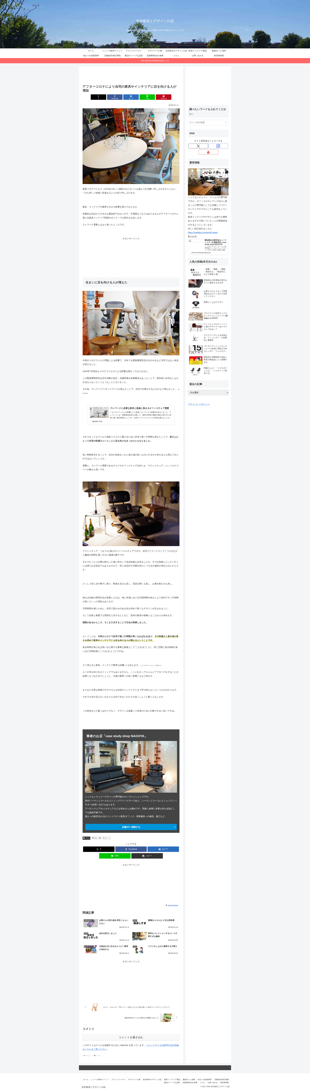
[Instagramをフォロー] (218, 146)
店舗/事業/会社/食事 (189, 1082)
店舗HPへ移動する (131, 827)
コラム (87, 838)
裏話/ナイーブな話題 (172, 1082)
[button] (147, 856)
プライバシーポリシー (199, 404)
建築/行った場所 (189, 1079)
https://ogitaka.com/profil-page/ (203, 232)
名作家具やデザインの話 (152, 1079)
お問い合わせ (213, 1082)
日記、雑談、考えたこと (102, 838)
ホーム (85, 1079)
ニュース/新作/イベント (100, 1079)
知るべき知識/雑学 (205, 1079)
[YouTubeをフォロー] (208, 152)
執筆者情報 (224, 1082)
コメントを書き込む (131, 1037)
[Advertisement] (131, 76)
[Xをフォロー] (198, 146)
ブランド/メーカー (118, 1079)
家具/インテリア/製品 (172, 1079)
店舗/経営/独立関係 (221, 1079)
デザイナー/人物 (134, 1079)
